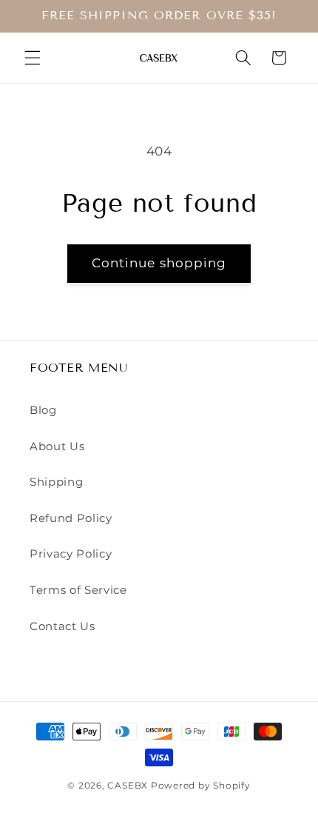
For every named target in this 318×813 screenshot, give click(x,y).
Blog (43, 410)
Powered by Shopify (201, 785)
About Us (57, 446)
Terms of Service (78, 590)
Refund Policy (71, 518)
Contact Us (62, 626)
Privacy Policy (71, 553)
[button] (32, 58)
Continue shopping (159, 262)
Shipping (56, 482)
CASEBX (127, 785)
